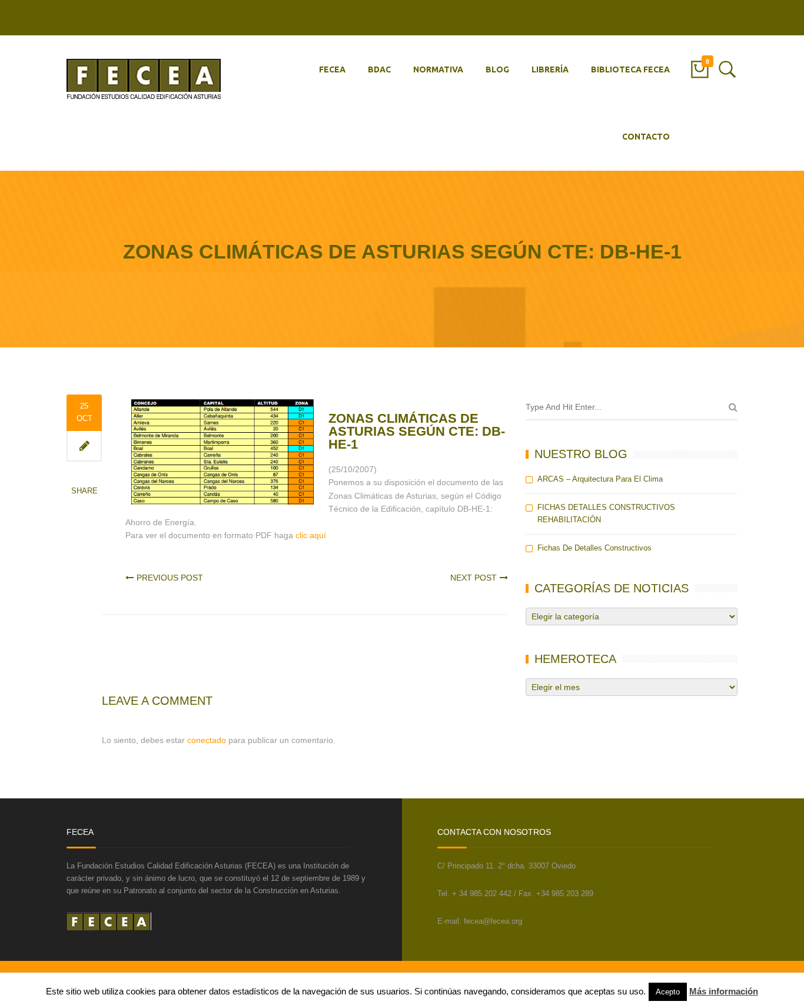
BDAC (379, 69)
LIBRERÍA (550, 69)
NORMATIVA (438, 69)
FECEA (332, 69)
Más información (723, 991)
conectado (206, 740)
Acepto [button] (668, 991)
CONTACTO (646, 136)
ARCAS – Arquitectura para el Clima (600, 479)
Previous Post (170, 577)
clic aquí (310, 535)
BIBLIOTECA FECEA (630, 69)
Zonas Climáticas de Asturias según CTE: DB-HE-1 (416, 431)
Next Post (473, 577)
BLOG (497, 69)
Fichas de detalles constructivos (594, 547)
